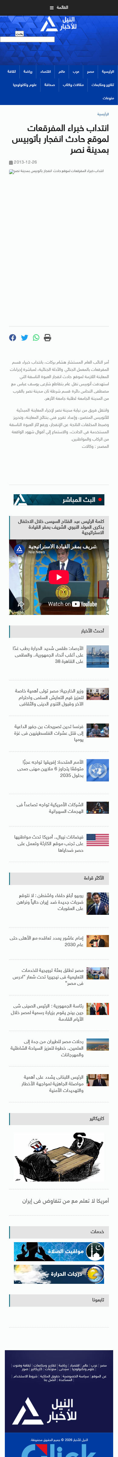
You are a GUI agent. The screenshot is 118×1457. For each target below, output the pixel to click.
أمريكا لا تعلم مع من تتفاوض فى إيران (65, 1201)
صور (25, 1369)
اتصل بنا (50, 1380)
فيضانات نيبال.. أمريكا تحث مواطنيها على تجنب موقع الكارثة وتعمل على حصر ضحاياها (49, 844)
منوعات (108, 98)
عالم (62, 72)
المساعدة (65, 1380)
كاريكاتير (97, 1119)
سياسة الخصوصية (76, 1376)
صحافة (49, 85)
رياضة (28, 72)
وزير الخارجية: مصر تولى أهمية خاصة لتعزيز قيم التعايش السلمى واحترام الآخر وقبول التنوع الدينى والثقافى (49, 698)
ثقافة (12, 72)
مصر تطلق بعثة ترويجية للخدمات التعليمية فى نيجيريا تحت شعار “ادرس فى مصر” (48, 977)
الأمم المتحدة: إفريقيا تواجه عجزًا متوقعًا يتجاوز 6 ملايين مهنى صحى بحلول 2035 (50, 769)
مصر (90, 72)
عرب (76, 72)
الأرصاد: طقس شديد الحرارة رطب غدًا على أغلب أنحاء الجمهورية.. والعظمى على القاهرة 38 (48, 655)
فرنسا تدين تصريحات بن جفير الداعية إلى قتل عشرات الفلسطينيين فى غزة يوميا (49, 733)
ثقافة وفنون (22, 1365)
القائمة (62, 7)
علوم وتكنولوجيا (24, 85)
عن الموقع (99, 1376)
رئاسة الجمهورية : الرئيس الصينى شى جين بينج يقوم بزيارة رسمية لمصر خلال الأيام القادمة (47, 1013)
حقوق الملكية (50, 1376)
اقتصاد (45, 72)
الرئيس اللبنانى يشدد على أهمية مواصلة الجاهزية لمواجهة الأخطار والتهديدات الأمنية (52, 1084)
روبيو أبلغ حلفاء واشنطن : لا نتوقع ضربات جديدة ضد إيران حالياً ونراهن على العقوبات (50, 902)
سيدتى (64, 1369)
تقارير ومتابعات (103, 85)
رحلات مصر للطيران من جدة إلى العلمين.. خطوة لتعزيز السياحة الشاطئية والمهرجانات (47, 1048)
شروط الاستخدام (26, 1376)
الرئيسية (108, 72)
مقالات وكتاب (73, 85)
